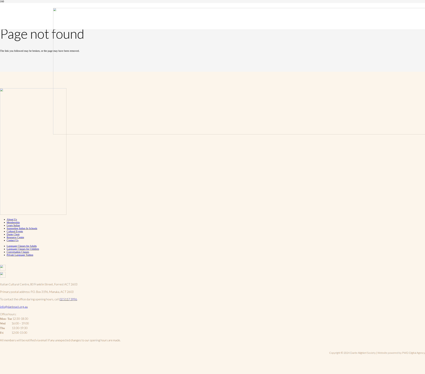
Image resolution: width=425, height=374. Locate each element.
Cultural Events (15, 231)
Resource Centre (15, 237)
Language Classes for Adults (22, 246)
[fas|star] (212, 268)
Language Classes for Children (23, 249)
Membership (13, 222)
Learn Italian (13, 225)
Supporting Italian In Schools (22, 228)
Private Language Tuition (20, 255)
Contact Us (12, 240)
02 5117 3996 (68, 299)
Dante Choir (13, 234)
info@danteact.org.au (14, 306)
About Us (12, 219)
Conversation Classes (18, 252)
